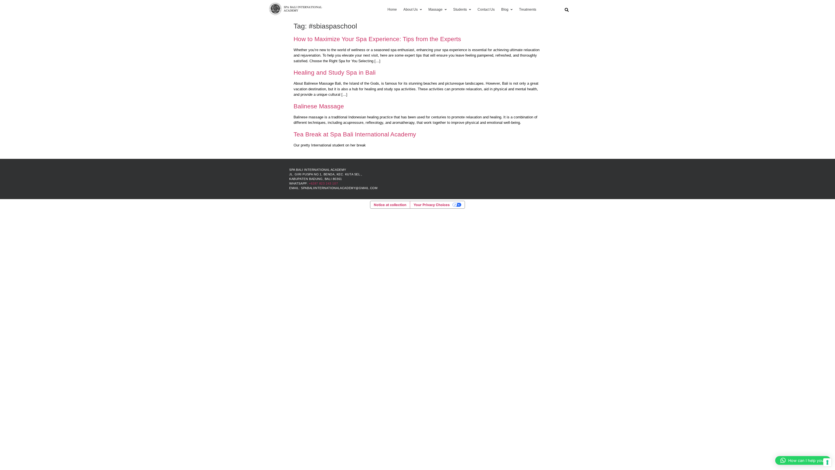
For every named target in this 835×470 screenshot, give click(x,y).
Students (460, 9)
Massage (435, 9)
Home (392, 9)
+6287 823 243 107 (323, 183)
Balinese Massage (319, 106)
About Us (410, 9)
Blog (504, 9)
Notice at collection (390, 205)
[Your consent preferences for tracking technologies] (827, 462)
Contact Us (486, 9)
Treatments (527, 9)
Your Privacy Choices (432, 205)
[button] (803, 460)
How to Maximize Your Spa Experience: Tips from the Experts (377, 39)
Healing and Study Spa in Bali (335, 72)
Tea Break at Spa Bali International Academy (355, 134)
